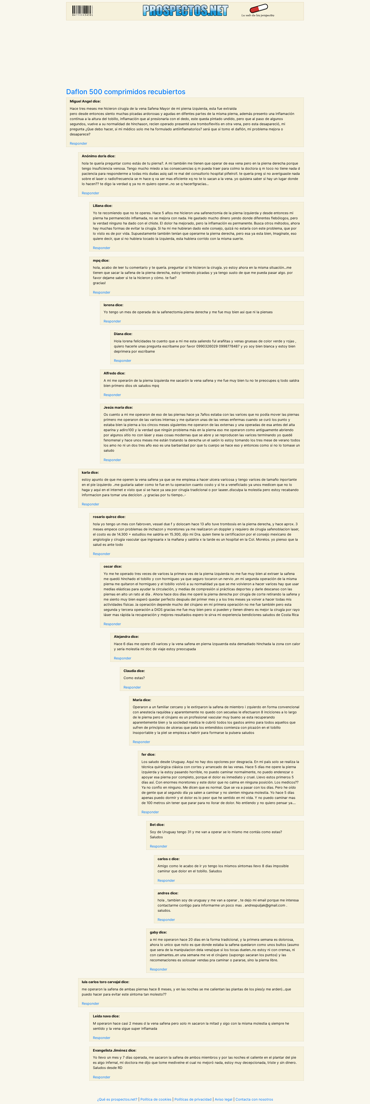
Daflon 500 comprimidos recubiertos (125, 92)
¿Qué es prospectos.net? (117, 1099)
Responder (78, 143)
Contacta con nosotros (254, 1099)
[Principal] (185, 11)
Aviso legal (223, 1099)
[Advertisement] (185, 56)
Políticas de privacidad (193, 1099)
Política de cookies (155, 1099)
